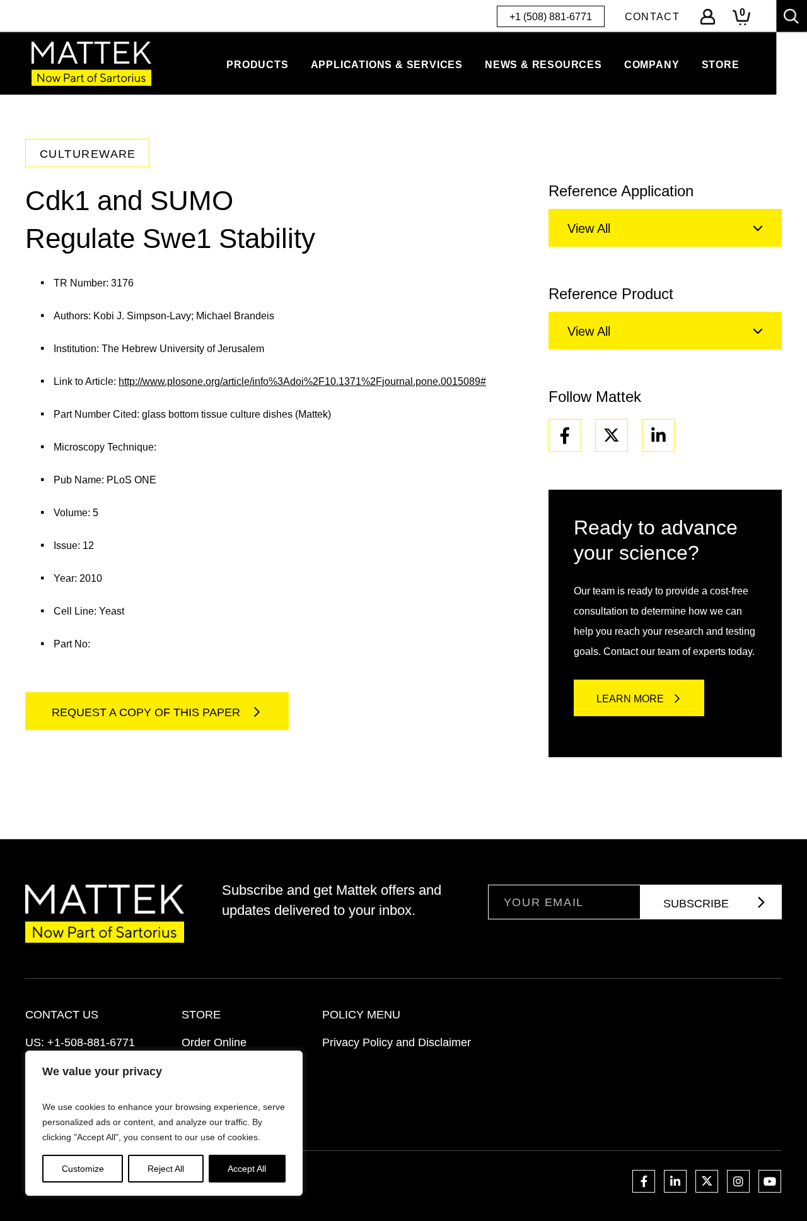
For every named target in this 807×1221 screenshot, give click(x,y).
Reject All (166, 1169)
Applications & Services (387, 64)
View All (588, 228)
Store (721, 64)
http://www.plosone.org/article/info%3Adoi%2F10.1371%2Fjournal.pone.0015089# (302, 381)
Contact (652, 16)
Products (257, 64)
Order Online (214, 1042)
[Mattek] (91, 64)
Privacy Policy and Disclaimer (396, 1042)
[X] (611, 435)
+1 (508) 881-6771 (550, 16)
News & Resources (543, 64)
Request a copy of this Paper (147, 712)
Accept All (247, 1169)
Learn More (630, 698)
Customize (83, 1169)
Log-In (708, 17)
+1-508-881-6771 (91, 1042)
